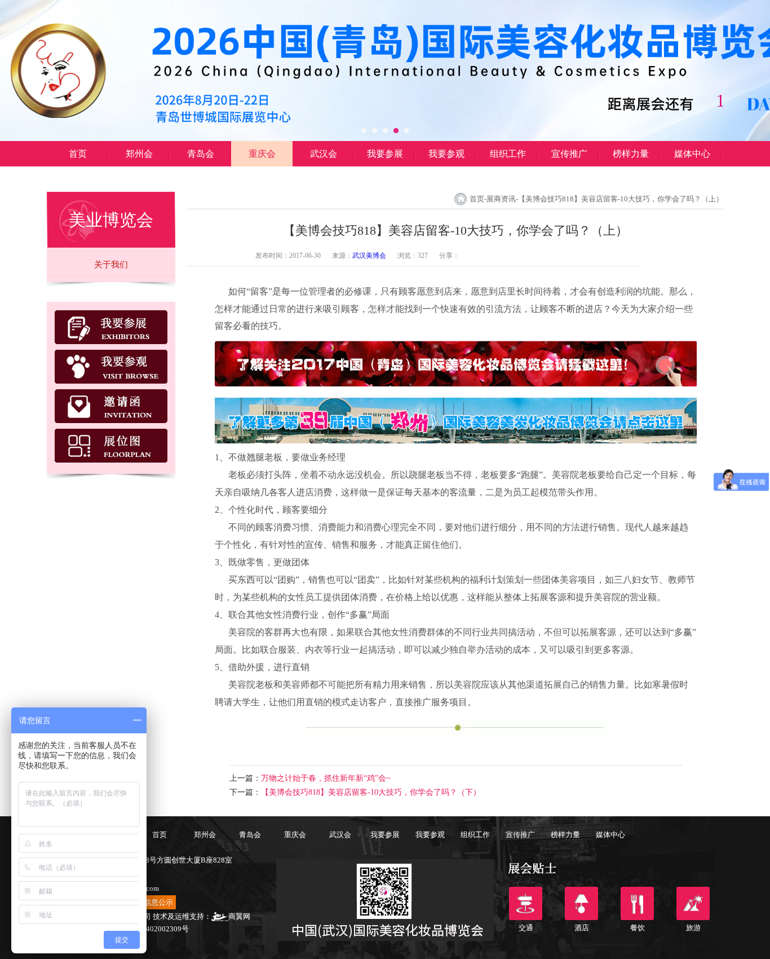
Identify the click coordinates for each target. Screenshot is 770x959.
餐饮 (637, 903)
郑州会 (139, 154)
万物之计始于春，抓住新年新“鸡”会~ (326, 778)
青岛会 (200, 154)
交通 (525, 903)
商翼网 (239, 916)
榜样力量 (631, 154)
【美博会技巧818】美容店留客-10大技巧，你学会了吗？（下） (371, 792)
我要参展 (385, 154)
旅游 (693, 903)
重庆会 (262, 154)
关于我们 (111, 264)
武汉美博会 (369, 255)
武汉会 (323, 154)
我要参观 (446, 154)
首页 (78, 154)
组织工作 (508, 154)
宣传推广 (569, 154)
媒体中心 (692, 154)
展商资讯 (501, 199)
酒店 (581, 903)
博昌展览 (78, 179)
